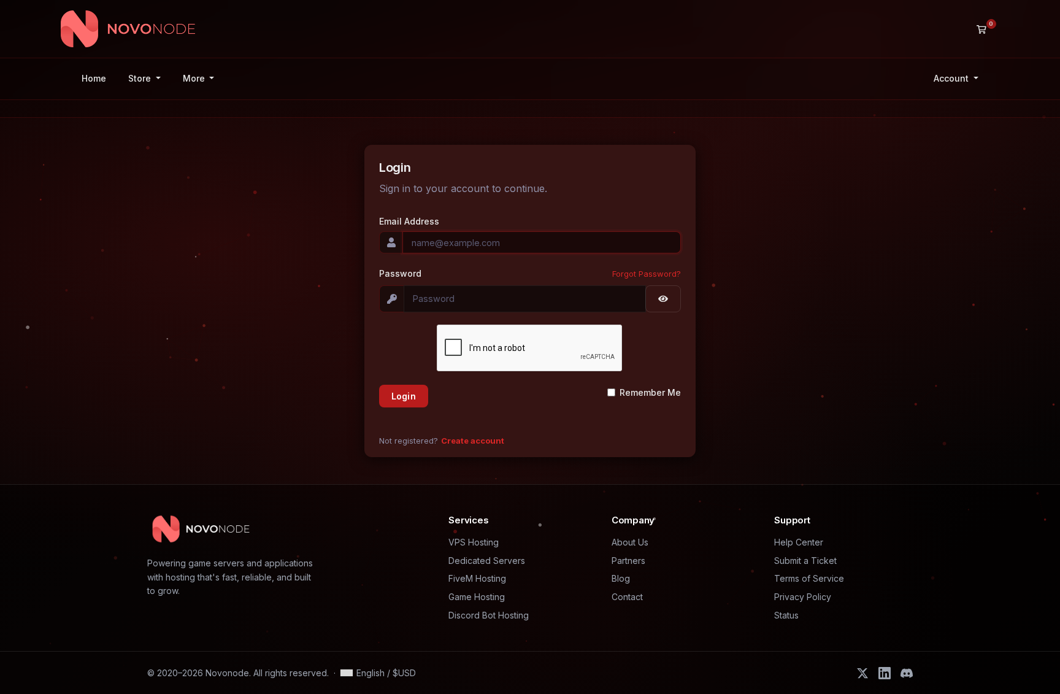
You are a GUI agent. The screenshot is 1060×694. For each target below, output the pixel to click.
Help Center (798, 542)
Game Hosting (476, 597)
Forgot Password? (646, 274)
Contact (627, 597)
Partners (628, 560)
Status (786, 615)
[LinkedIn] (884, 673)
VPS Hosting (473, 542)
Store (140, 78)
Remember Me (650, 392)
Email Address (409, 221)
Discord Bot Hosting (488, 615)
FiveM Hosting (477, 578)
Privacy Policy (802, 597)
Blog (621, 578)
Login (403, 396)
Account (952, 78)
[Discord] (907, 673)
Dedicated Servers (486, 560)
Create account (472, 440)
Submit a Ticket (805, 560)
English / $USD (386, 673)
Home (94, 78)
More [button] (195, 78)
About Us (630, 542)
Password (400, 273)
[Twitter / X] (862, 673)
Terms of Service (809, 578)
